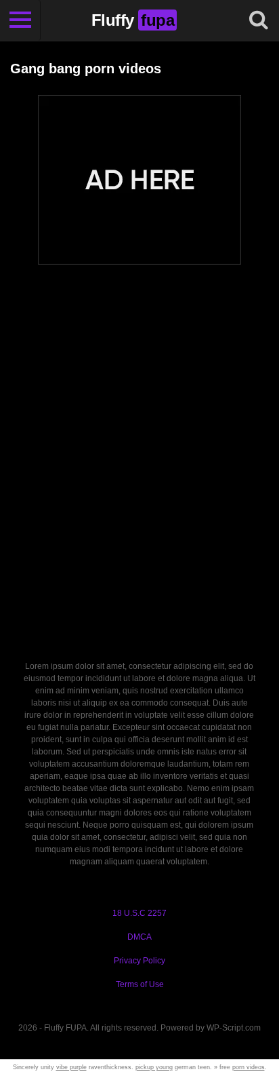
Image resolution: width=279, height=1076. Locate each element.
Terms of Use (140, 984)
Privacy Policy (139, 960)
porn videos (248, 1067)
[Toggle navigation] (20, 20)
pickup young (154, 1067)
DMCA (139, 937)
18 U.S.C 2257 (139, 913)
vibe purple (71, 1067)
